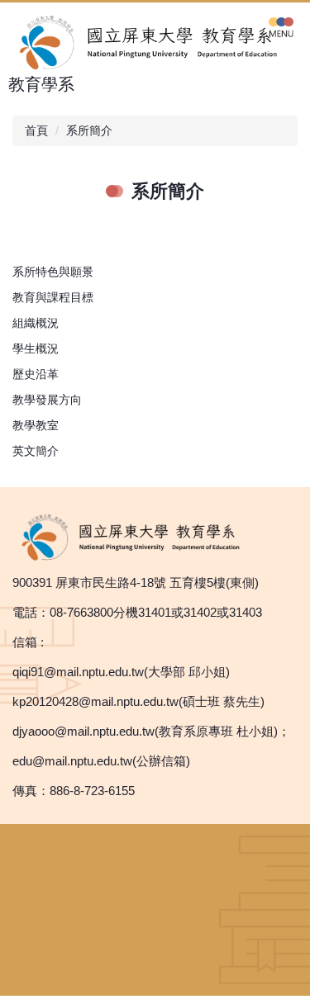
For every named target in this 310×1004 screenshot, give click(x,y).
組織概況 (35, 322)
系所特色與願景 (52, 271)
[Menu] (281, 26)
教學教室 (35, 425)
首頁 (36, 130)
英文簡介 (35, 450)
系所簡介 (89, 130)
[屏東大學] (136, 535)
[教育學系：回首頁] (155, 42)
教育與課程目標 (52, 297)
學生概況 (35, 348)
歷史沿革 (35, 374)
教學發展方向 (47, 399)
